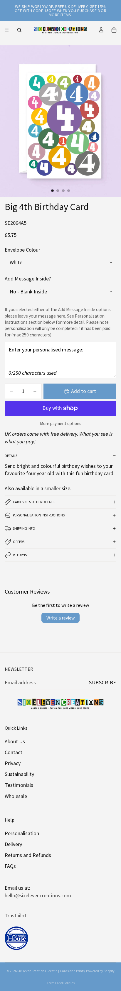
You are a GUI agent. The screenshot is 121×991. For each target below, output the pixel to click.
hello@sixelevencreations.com (38, 895)
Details (11, 455)
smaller (52, 488)
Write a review (60, 618)
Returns (20, 555)
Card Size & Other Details (34, 502)
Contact (13, 752)
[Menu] (7, 30)
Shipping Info (24, 528)
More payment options (60, 423)
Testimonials (19, 785)
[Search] (19, 30)
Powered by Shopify (100, 971)
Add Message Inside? (28, 278)
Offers (18, 541)
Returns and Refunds (28, 855)
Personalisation (22, 833)
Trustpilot (15, 915)
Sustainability (19, 774)
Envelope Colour (22, 249)
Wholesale (16, 795)
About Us (15, 741)
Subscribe (102, 682)
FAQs (10, 866)
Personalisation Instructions (39, 515)
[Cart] (113, 30)
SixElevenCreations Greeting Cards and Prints (51, 971)
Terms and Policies (61, 983)
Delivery (13, 844)
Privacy (13, 763)
